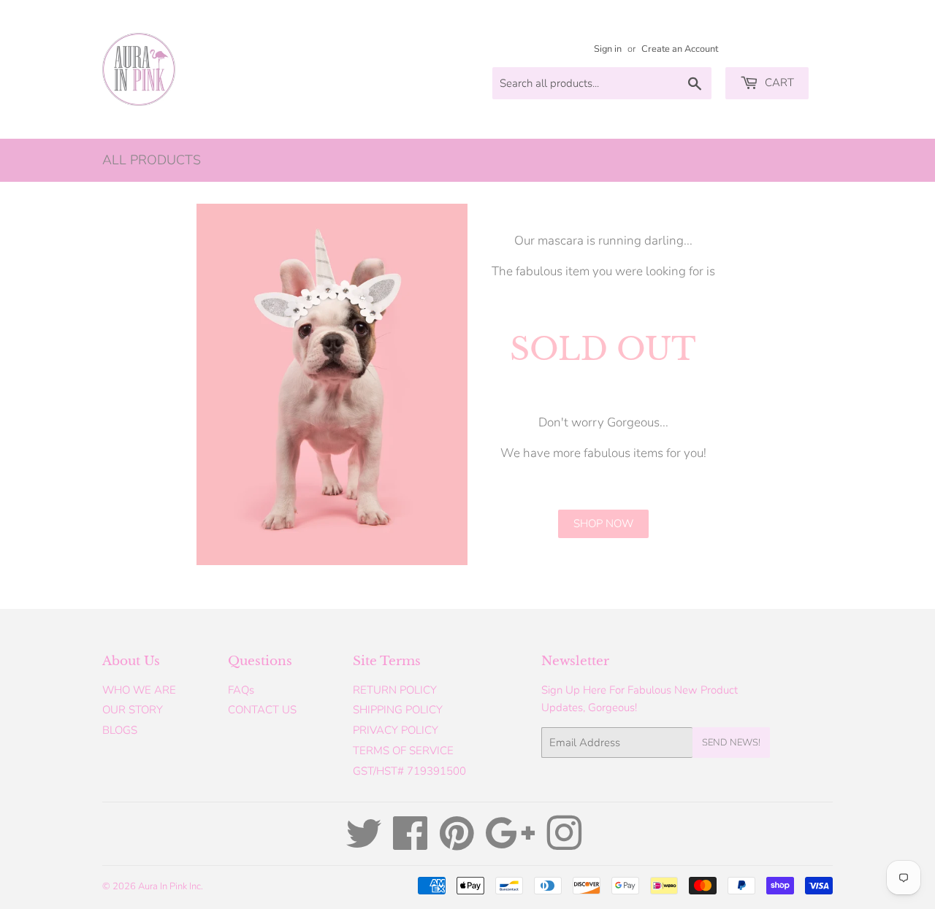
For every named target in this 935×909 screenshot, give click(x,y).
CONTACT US (262, 709)
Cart (778, 82)
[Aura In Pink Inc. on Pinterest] (457, 844)
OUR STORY (132, 709)
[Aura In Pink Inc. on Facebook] (410, 844)
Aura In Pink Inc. (170, 886)
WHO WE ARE (139, 690)
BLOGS (119, 730)
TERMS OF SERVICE (403, 750)
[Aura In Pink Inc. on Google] (510, 844)
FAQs (241, 690)
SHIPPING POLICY (398, 709)
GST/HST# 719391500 (409, 771)
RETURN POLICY (395, 690)
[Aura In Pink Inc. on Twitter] (364, 844)
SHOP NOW (603, 523)
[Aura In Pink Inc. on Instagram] (564, 844)
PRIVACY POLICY (395, 730)
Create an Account (679, 48)
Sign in (608, 48)
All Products (151, 160)
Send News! (731, 742)
